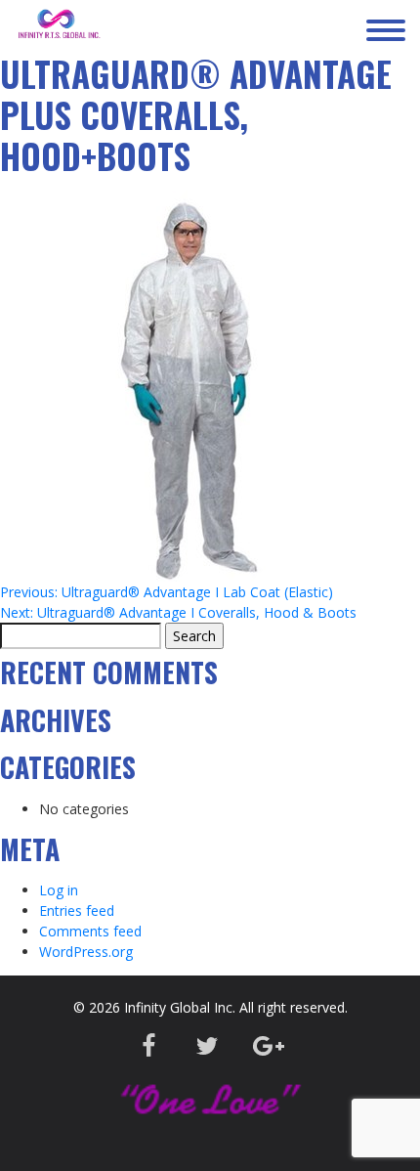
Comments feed (90, 931)
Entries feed (76, 910)
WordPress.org (86, 951)
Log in (58, 890)
